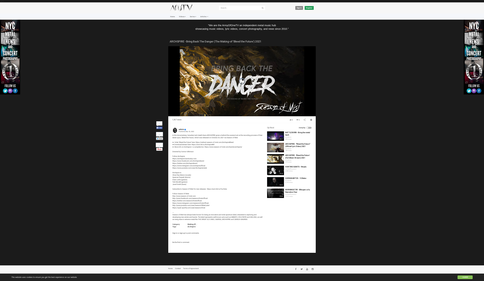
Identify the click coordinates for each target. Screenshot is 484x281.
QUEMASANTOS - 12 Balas (295, 178)
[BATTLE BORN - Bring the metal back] (275, 136)
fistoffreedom (291, 169)
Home (172, 17)
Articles (203, 17)
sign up (182, 233)
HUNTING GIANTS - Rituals (296, 167)
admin (181, 129)
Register (309, 8)
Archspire (192, 227)
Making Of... (192, 224)
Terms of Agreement (191, 268)
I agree (465, 277)
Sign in (299, 8)
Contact (178, 268)
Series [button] (192, 17)
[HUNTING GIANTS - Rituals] (275, 170)
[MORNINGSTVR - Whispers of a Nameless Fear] (275, 193)
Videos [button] (182, 17)
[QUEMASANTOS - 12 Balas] (275, 182)
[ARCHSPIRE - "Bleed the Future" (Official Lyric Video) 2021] (275, 147)
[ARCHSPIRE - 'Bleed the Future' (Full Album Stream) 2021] (275, 159)
